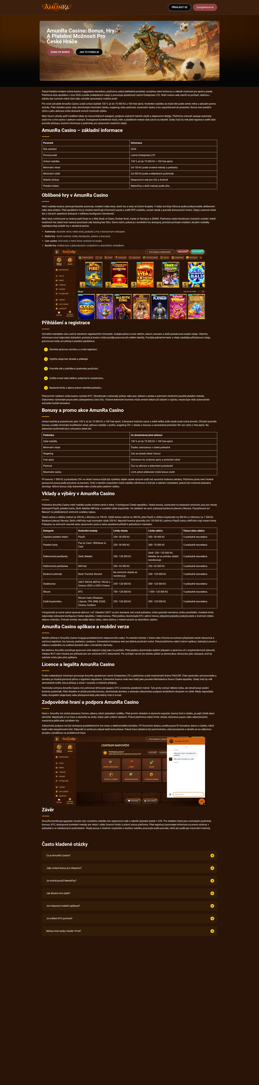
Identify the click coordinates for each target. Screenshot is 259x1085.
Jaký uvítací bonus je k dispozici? (64, 868)
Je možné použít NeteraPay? (61, 880)
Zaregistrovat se (205, 7)
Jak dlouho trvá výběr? (58, 893)
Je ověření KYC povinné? (59, 918)
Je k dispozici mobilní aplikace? (63, 905)
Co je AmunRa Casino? (58, 855)
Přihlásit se (179, 7)
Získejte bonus (60, 52)
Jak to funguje (89, 52)
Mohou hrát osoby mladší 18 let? (63, 931)
